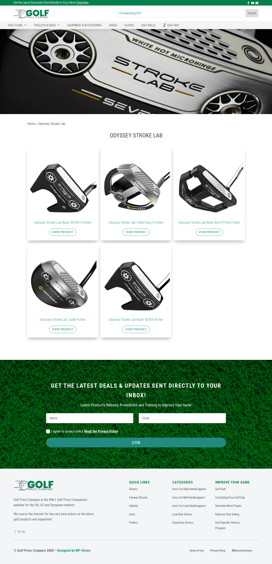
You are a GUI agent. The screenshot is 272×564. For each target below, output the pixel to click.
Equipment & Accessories (84, 25)
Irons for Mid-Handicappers (188, 497)
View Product (62, 232)
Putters (133, 522)
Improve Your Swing (227, 514)
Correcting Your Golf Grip (230, 497)
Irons (132, 514)
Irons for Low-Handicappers (189, 505)
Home (31, 124)
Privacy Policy (217, 550)
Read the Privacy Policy (101, 431)
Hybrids (133, 505)
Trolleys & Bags (45, 25)
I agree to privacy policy (84, 431)
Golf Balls (148, 25)
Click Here (83, 2)
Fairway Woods (138, 497)
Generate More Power (228, 505)
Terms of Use (196, 550)
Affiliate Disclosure (242, 550)
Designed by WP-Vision (73, 550)
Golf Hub (173, 25)
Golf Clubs (15, 25)
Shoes (113, 25)
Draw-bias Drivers (182, 522)
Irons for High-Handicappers (189, 489)
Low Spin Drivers (182, 514)
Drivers (133, 489)
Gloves (129, 25)
